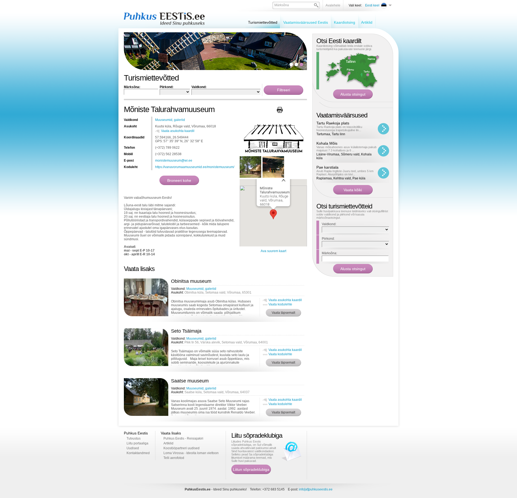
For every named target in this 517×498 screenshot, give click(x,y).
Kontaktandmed (138, 453)
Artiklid (366, 22)
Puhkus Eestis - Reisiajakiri (183, 438)
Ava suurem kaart (273, 251)
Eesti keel (372, 5)
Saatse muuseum (190, 381)
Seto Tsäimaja (186, 331)
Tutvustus (134, 438)
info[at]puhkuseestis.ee (316, 489)
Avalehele (333, 5)
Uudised (133, 448)
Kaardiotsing (344, 22)
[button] (273, 214)
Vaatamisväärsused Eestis (305, 22)
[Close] (283, 179)
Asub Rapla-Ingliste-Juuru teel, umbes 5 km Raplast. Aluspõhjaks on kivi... (344, 172)
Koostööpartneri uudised (181, 448)
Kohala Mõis (326, 143)
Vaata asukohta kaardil (177, 131)
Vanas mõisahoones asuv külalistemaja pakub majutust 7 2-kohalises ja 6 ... (346, 148)
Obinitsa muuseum (191, 281)
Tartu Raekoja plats (332, 123)
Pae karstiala (327, 167)
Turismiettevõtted (262, 22)
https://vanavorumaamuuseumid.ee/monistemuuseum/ (194, 167)
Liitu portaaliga (137, 443)
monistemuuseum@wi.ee (173, 160)
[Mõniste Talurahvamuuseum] (273, 154)
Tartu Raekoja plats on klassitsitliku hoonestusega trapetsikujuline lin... (339, 128)
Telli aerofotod (173, 458)
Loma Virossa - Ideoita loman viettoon (191, 453)
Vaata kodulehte (280, 304)
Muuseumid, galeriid (170, 120)
